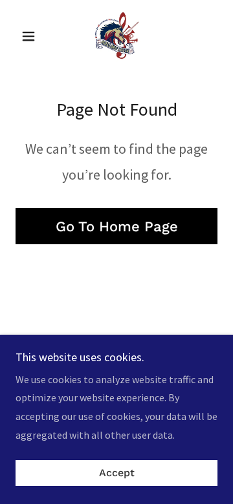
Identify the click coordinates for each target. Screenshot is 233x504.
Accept (117, 473)
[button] (31, 36)
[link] (116, 36)
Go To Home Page (117, 226)
